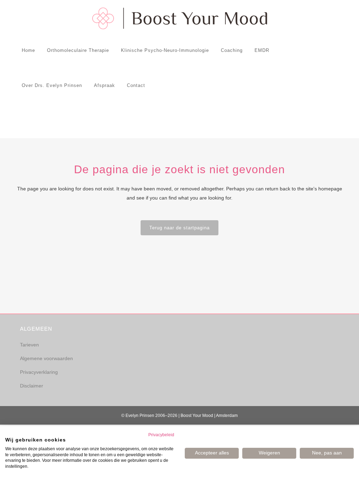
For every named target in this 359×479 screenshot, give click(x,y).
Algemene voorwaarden (46, 358)
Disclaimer (31, 386)
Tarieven (29, 345)
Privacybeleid (161, 434)
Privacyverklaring (39, 372)
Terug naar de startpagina (179, 227)
